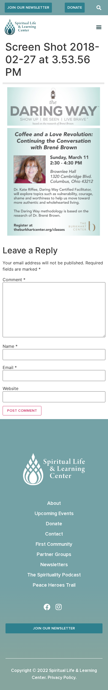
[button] (99, 7)
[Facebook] (47, 606)
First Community (54, 544)
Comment (14, 279)
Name (10, 346)
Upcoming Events (54, 513)
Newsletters (54, 564)
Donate (54, 523)
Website (10, 388)
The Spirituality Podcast (54, 575)
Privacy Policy (61, 678)
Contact (54, 534)
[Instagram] (58, 606)
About (54, 503)
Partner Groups (54, 554)
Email (10, 367)
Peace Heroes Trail (54, 585)
